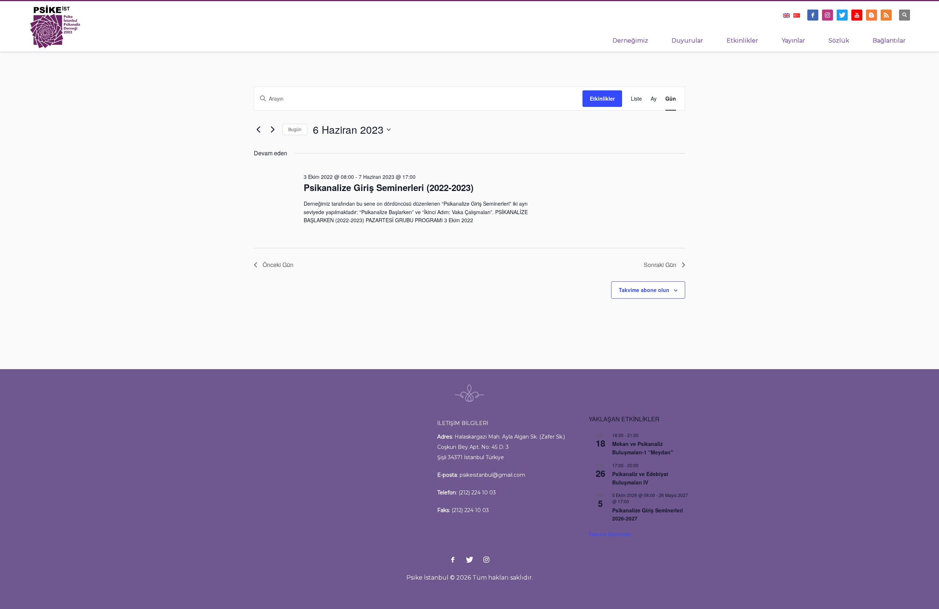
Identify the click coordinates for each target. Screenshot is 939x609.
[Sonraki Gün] (272, 129)
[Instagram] (827, 15)
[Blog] (871, 15)
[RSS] (886, 15)
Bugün (295, 129)
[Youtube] (856, 15)
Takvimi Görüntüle (610, 534)
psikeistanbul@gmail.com (492, 475)
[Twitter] (842, 15)
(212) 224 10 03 (477, 492)
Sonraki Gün (660, 264)
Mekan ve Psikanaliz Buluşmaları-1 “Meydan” (642, 448)
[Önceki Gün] (258, 129)
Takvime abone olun (644, 289)
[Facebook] (812, 15)
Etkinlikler (602, 98)
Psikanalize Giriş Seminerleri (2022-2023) (389, 187)
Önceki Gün (278, 264)
